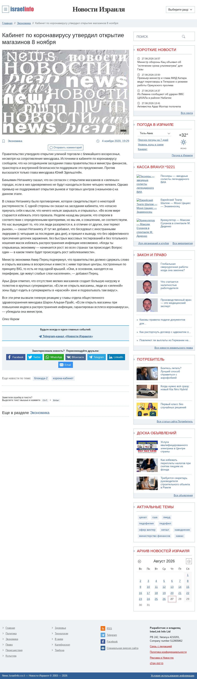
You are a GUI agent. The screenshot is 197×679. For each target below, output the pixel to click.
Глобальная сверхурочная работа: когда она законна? (175, 267)
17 (148, 593)
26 (164, 598)
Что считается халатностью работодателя (169, 285)
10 (148, 586)
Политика (11, 633)
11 (156, 586)
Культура (11, 655)
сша (154, 517)
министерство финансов (154, 536)
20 (172, 593)
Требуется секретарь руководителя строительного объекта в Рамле (175, 483)
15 (187, 586)
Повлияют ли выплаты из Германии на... (165, 340)
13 (172, 586)
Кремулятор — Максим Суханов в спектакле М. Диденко (175, 223)
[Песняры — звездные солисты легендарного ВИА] (147, 184)
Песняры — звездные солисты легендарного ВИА (175, 179)
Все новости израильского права (173, 347)
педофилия (146, 523)
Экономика (14, 141)
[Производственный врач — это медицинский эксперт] (147, 305)
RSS (109, 628)
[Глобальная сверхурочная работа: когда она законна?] (147, 269)
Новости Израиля (99, 9)
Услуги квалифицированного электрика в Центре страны (174, 447)
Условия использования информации (172, 675)
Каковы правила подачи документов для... (162, 321)
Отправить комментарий (67, 147)
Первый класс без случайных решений (173, 406)
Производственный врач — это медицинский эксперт (176, 303)
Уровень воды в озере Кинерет (151, 147)
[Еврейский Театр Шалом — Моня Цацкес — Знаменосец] (147, 206)
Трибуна (59, 650)
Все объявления (183, 495)
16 (140, 593)
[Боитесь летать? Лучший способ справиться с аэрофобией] (147, 373)
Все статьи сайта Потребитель (175, 421)
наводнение (182, 529)
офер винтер (147, 529)
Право (9, 644)
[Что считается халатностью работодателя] (147, 287)
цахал (143, 517)
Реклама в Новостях (162, 657)
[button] (18, 9)
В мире (59, 639)
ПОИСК (142, 36)
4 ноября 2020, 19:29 (115, 141)
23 (140, 598)
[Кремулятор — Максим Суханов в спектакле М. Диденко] (147, 228)
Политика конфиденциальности (168, 652)
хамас (180, 536)
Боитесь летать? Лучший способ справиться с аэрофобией (171, 373)
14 (179, 586)
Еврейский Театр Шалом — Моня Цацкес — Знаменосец (176, 203)
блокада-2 (41, 378)
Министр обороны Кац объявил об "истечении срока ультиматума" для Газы (160, 66)
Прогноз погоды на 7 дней (153, 140)
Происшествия (14, 650)
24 (148, 598)
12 (164, 586)
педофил (165, 523)
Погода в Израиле (182, 155)
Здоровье (60, 627)
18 (156, 593)
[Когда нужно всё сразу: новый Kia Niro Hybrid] (147, 391)
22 (187, 593)
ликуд (166, 517)
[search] (183, 36)
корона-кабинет (63, 378)
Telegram (112, 635)
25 (156, 598)
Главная (10, 627)
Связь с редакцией (161, 646)
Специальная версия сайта (122, 648)
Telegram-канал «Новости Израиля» (67, 336)
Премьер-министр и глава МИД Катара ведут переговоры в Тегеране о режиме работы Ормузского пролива (162, 82)
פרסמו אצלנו (156, 663)
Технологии (61, 633)
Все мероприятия (183, 243)
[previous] (139, 561)
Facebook (112, 641)
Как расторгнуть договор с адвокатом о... (165, 332)
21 (179, 593)
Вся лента (187, 113)
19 (164, 593)
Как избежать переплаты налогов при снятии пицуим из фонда (176, 465)
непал (165, 529)
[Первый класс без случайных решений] (147, 409)
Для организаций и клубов (153, 243)
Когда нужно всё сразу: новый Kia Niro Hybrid (175, 388)
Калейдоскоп (62, 644)
